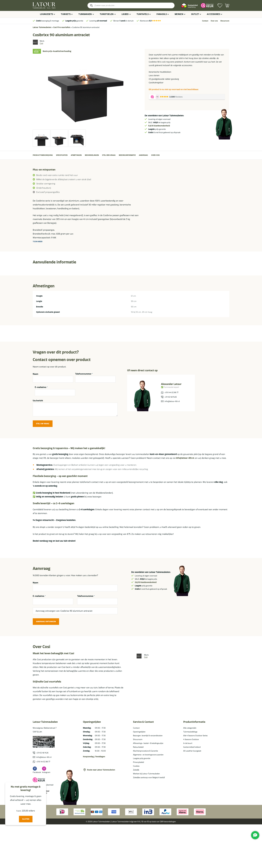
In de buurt (187, 743)
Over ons (214, 21)
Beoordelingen (92, 155)
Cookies (136, 766)
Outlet (195, 14)
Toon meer (37, 242)
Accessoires (213, 14)
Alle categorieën (189, 728)
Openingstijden (139, 732)
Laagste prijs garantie (141, 758)
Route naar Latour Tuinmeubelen (101, 770)
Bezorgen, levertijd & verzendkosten (148, 735)
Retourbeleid (138, 747)
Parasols (162, 14)
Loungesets (46, 14)
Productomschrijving (43, 155)
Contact (205, 21)
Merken (179, 14)
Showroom (224, 21)
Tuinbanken (85, 14)
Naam (35, 374)
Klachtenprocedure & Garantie (145, 751)
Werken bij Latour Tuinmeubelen (146, 774)
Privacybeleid (138, 762)
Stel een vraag (109, 155)
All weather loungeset (192, 751)
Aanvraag (143, 155)
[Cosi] (35, 42)
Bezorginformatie (127, 155)
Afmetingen (76, 155)
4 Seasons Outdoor (191, 739)
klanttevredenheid (159, 126)
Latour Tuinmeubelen (42, 27)
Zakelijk (136, 770)
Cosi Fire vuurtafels (61, 27)
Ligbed (125, 14)
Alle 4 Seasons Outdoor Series (195, 735)
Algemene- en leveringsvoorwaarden (148, 755)
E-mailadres (41, 387)
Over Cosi (155, 155)
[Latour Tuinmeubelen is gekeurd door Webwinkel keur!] (207, 5)
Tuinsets (66, 14)
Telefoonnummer (84, 374)
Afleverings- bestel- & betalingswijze (148, 743)
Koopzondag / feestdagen (94, 756)
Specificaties (62, 155)
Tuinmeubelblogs (190, 732)
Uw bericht (38, 400)
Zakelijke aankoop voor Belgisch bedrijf (149, 777)
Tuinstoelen (107, 14)
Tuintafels (143, 14)
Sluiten (25, 819)
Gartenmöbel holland (192, 747)
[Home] (44, 5)
